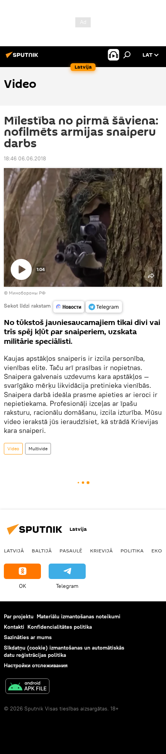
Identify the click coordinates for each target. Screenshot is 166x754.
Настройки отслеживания (36, 665)
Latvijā (14, 550)
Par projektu (19, 616)
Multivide (38, 448)
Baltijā (42, 550)
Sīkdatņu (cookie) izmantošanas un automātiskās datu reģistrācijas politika (64, 651)
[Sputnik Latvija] (23, 57)
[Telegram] (104, 307)
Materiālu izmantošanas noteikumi (78, 616)
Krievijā (101, 550)
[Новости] (68, 307)
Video (13, 448)
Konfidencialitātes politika (59, 626)
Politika (132, 550)
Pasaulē (70, 550)
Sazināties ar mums (28, 637)
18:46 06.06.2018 (25, 158)
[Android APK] (27, 687)
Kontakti (14, 626)
